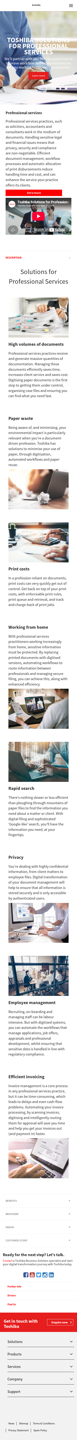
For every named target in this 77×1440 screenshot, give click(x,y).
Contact (8, 1260)
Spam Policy (40, 1430)
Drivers (11, 1295)
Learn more (38, 75)
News (11, 1423)
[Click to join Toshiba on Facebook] (25, 1275)
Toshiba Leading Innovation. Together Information (15, 1410)
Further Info (14, 1286)
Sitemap (23, 1423)
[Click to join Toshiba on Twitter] (38, 1275)
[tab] (38, 257)
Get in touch (34, 192)
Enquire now (59, 1322)
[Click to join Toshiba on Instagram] (44, 1275)
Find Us (11, 1304)
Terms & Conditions (44, 1423)
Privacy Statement (18, 1430)
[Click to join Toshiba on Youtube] (32, 1275)
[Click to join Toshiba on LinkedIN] (51, 1275)
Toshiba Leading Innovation (15, 5)
